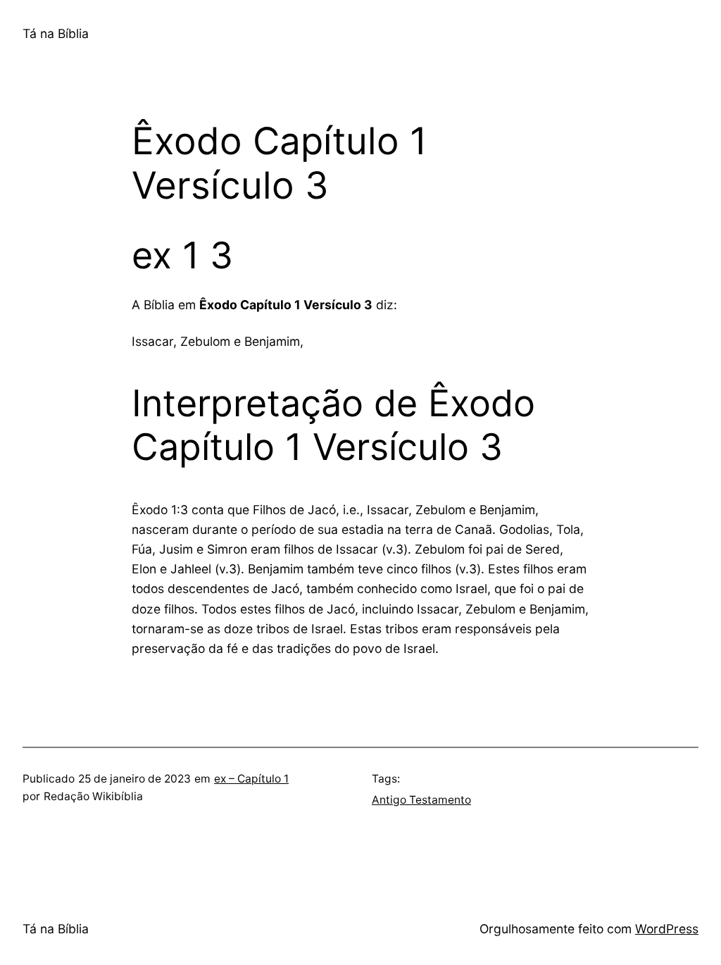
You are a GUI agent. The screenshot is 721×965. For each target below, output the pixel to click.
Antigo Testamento (421, 800)
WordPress (666, 928)
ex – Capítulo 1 (251, 778)
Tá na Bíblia (56, 33)
